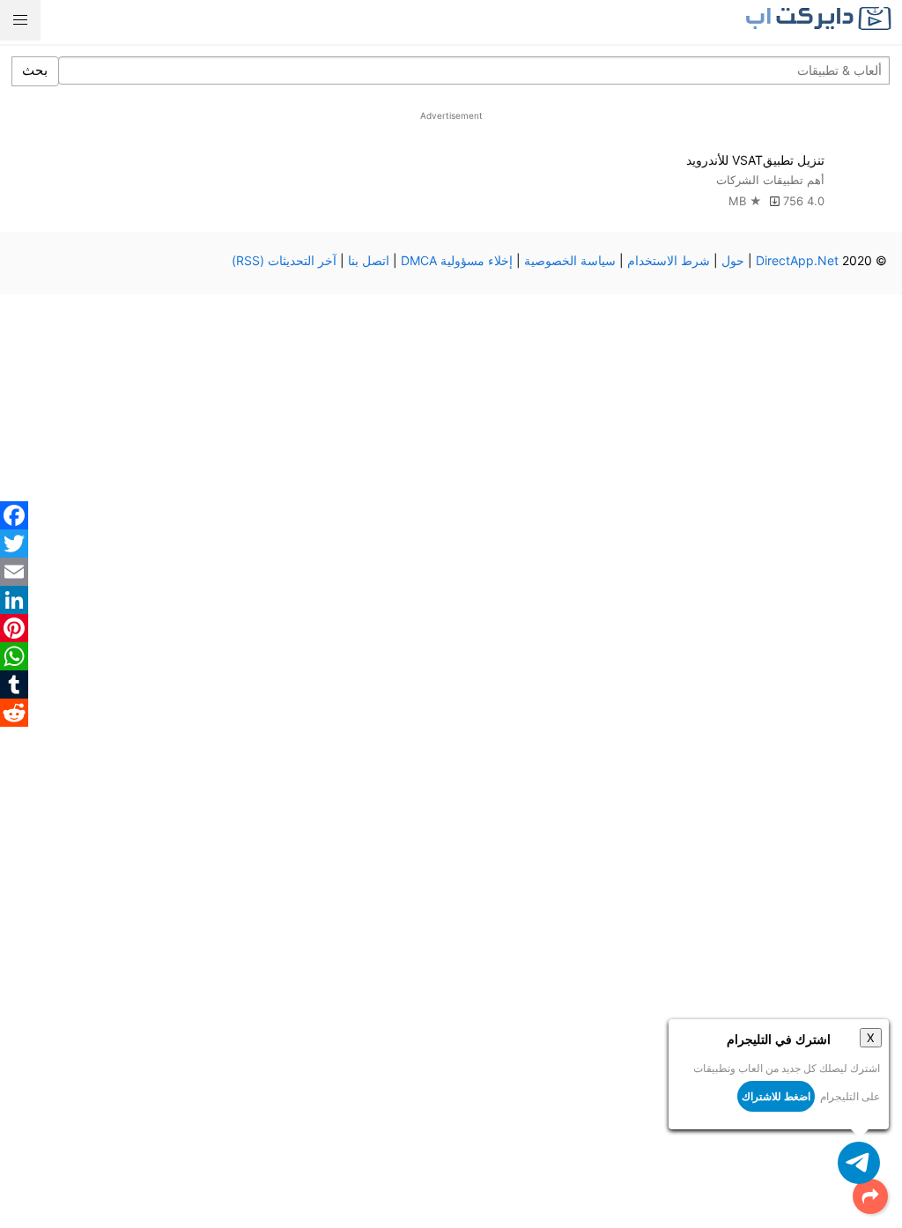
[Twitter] (14, 543)
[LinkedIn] (14, 600)
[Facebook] (14, 515)
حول (732, 260)
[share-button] (870, 1196)
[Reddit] (14, 713)
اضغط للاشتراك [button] (776, 1096)
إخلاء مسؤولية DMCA (457, 260)
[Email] (14, 572)
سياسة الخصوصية (570, 260)
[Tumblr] (14, 684)
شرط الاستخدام (668, 260)
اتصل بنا (368, 260)
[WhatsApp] (14, 656)
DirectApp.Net (797, 260)
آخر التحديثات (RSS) (284, 260)
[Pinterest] (14, 628)
